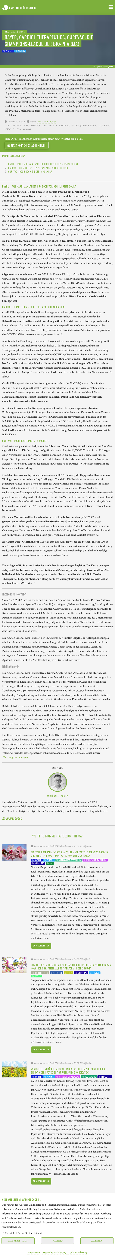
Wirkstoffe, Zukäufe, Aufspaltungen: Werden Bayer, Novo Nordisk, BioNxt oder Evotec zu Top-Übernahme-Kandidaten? (69, 1070)
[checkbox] (2, 1232)
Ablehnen (97, 1240)
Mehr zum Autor (12, 817)
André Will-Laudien (46, 121)
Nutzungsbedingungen (15, 757)
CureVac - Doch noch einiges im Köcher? (30, 171)
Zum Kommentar (41, 945)
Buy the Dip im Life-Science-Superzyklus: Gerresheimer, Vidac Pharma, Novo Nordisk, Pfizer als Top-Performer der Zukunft (71, 966)
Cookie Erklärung (77, 1252)
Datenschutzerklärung (54, 1252)
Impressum (34, 1252)
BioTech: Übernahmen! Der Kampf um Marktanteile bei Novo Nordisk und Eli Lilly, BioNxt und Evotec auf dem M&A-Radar (69, 854)
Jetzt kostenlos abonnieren (28, 145)
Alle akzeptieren (18, 1240)
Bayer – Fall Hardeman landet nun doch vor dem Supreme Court (43, 164)
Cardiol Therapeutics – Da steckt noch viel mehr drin (38, 168)
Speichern (57, 1240)
